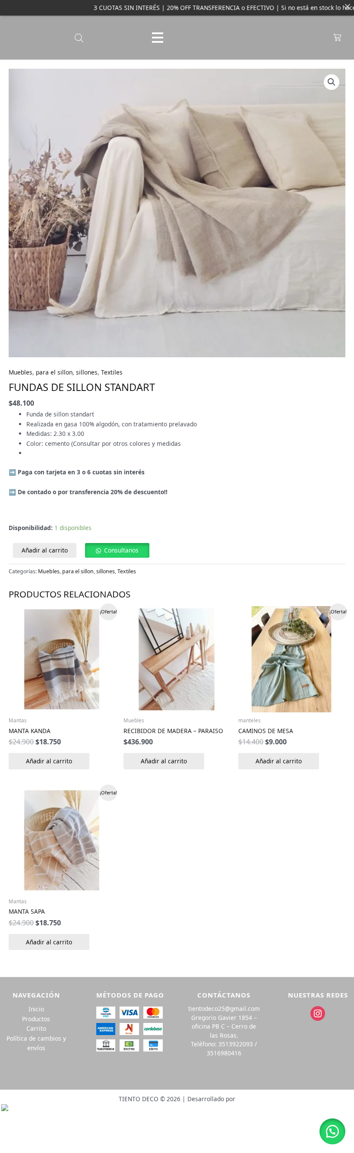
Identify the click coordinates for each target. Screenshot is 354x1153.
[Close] (347, 6)
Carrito (36, 1028)
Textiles (112, 372)
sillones (87, 372)
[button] (331, 82)
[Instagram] (317, 1013)
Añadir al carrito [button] (49, 761)
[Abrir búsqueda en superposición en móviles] (79, 38)
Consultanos (121, 550)
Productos (36, 1019)
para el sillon (54, 372)
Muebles (20, 372)
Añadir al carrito (45, 550)
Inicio (36, 1009)
